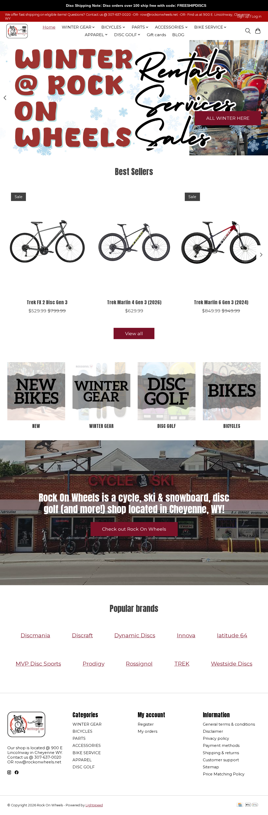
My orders (147, 731)
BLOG (178, 34)
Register (146, 724)
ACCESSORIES (86, 745)
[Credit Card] (240, 805)
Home (49, 27)
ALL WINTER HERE (227, 118)
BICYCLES (231, 426)
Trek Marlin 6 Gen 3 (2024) (221, 302)
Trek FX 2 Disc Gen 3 (47, 302)
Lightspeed (94, 805)
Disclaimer (213, 731)
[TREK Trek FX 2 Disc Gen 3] (47, 242)
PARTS (79, 738)
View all (134, 333)
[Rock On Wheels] (17, 31)
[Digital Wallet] (251, 805)
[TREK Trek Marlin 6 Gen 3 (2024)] (221, 242)
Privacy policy (216, 738)
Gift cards (156, 34)
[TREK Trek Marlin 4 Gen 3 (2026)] (134, 242)
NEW (36, 426)
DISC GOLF (166, 426)
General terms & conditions (229, 724)
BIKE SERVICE (86, 753)
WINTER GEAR (101, 426)
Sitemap (211, 767)
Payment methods (221, 745)
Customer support (221, 760)
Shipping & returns (221, 753)
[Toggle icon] (248, 31)
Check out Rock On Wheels (134, 529)
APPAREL (82, 760)
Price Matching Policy (223, 774)
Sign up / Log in (249, 16)
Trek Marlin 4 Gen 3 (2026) (134, 302)
